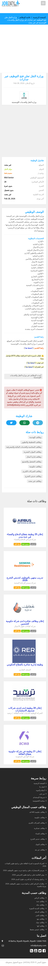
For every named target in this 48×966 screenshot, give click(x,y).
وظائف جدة (40, 901)
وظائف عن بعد (40, 850)
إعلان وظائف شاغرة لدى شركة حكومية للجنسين (25, 622)
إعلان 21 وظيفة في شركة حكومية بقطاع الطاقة (25, 752)
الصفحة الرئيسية (39, 17)
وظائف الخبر (40, 915)
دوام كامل (17, 544)
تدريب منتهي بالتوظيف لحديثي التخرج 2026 (25, 579)
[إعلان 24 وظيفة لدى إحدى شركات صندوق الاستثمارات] (24, 705)
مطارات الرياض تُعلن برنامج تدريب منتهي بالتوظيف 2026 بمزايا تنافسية (25, 885)
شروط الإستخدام (39, 797)
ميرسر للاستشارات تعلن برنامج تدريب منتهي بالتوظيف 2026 (24, 870)
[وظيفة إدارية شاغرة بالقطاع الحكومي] (24, 662)
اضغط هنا (28, 348)
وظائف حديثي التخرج (33, 476)
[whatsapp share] (24, 422)
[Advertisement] (24, 49)
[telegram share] (38, 422)
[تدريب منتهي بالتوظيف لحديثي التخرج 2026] (24, 575)
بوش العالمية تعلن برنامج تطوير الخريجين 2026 (28, 875)
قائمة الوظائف (24, 17)
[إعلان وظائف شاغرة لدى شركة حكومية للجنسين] (24, 619)
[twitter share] (11, 422)
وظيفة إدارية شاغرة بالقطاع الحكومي (25, 664)
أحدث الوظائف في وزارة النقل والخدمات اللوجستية (25, 376)
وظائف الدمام (40, 912)
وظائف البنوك (40, 844)
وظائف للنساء (40, 833)
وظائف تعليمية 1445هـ (37, 812)
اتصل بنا (42, 787)
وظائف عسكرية (39, 828)
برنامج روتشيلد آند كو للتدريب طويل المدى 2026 (28, 879)
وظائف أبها (41, 926)
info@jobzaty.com (38, 945)
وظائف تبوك (40, 922)
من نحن (42, 794)
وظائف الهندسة (35, 437)
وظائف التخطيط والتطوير (31, 442)
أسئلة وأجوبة (40, 790)
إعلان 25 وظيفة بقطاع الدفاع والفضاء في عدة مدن (25, 535)
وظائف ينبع (41, 919)
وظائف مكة (40, 905)
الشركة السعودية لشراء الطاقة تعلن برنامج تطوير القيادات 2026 (25, 864)
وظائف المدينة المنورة (37, 908)
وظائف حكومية (35, 466)
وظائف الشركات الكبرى (32, 471)
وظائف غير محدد (34, 481)
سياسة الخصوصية (39, 801)
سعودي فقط (25, 544)
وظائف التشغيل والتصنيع (31, 462)
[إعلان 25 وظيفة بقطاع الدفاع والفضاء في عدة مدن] (24, 532)
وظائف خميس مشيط (37, 929)
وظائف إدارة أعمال (34, 457)
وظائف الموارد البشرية (32, 452)
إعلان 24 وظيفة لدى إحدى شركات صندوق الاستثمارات (25, 709)
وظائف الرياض (39, 898)
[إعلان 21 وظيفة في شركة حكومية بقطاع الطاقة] (24, 749)
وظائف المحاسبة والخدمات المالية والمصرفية (23, 447)
